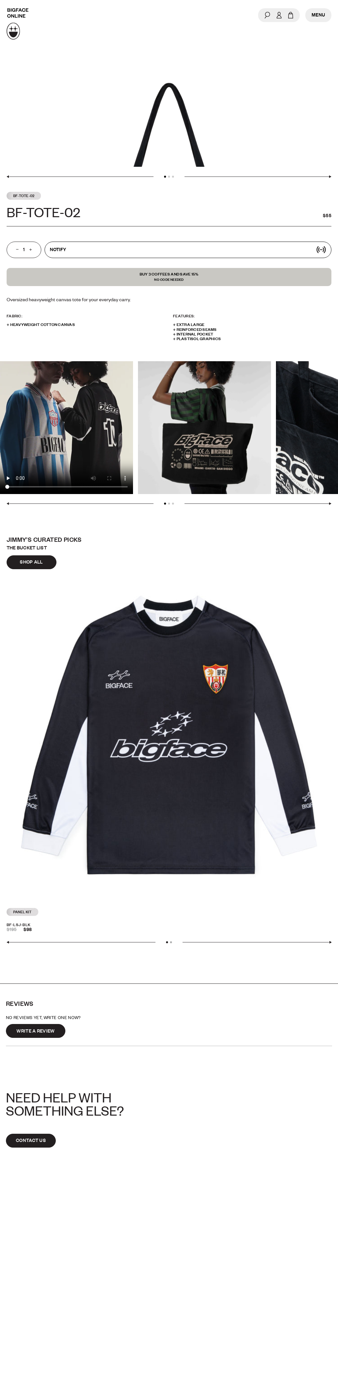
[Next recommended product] (257, 942)
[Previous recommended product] (81, 942)
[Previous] (80, 177)
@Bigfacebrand (195, 1283)
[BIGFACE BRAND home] (17, 24)
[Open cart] (290, 15)
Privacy (182, 1297)
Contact (18, 1283)
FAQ (10, 1297)
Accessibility (191, 1311)
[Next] (258, 177)
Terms (14, 1311)
